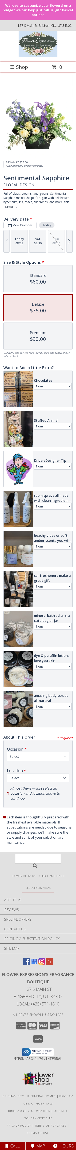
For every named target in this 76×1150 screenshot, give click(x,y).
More (9, 207)
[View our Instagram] (41, 963)
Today (46, 225)
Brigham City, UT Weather (29, 1111)
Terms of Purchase (50, 1125)
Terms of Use (38, 1133)
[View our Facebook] (26, 963)
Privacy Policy (19, 1125)
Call (14, 1146)
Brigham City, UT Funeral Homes (29, 1096)
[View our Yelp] (49, 963)
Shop (22, 66)
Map (39, 1146)
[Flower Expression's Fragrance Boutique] (38, 56)
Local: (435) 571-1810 (38, 1004)
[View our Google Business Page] (34, 963)
